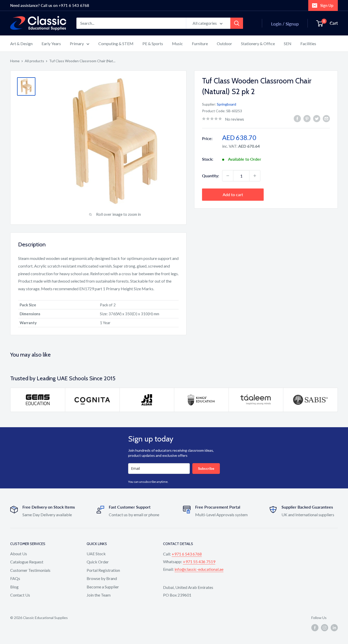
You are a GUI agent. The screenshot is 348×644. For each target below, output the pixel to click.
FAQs (15, 578)
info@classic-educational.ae (199, 569)
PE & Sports (152, 43)
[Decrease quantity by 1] (227, 175)
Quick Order (98, 561)
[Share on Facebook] (297, 118)
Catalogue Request (26, 561)
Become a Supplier (103, 586)
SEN (287, 43)
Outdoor (224, 43)
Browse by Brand (102, 578)
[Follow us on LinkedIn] (334, 627)
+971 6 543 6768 (187, 553)
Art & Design (21, 43)
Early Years (51, 43)
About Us (18, 553)
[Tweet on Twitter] (316, 118)
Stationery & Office (258, 43)
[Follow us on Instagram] (324, 627)
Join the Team (99, 594)
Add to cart (233, 194)
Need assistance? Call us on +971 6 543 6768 (49, 5)
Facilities (308, 43)
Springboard (226, 104)
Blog (14, 586)
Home (15, 61)
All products (34, 61)
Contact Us (20, 594)
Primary (77, 43)
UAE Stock (96, 553)
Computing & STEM (115, 43)
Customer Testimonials (30, 570)
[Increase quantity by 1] (254, 175)
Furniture (200, 43)
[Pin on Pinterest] (307, 118)
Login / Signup (285, 24)
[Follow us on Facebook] (314, 627)
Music (177, 43)
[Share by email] (326, 118)
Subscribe (206, 468)
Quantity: (210, 175)
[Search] (236, 23)
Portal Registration (103, 570)
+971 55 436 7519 (199, 561)
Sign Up (326, 5)
